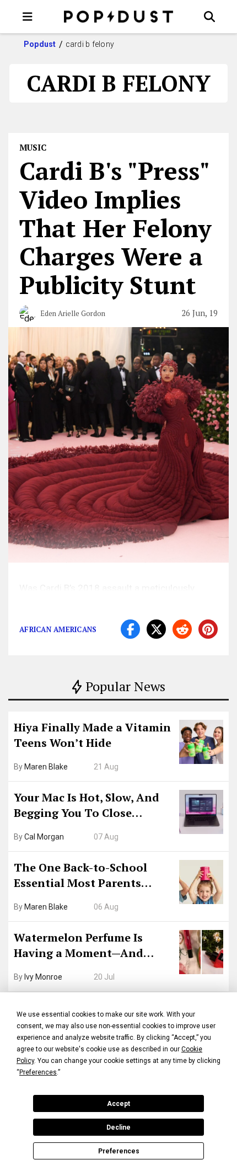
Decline (118, 1127)
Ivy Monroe (43, 976)
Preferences (118, 1151)
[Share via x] (156, 629)
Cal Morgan (44, 836)
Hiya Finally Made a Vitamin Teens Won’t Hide (92, 735)
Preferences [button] (38, 1072)
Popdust (40, 44)
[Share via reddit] (182, 629)
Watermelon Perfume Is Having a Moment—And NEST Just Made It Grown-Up (92, 946)
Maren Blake (46, 766)
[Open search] (209, 16)
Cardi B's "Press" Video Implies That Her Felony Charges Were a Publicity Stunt (115, 227)
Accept (118, 1104)
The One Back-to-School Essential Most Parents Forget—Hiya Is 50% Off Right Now (94, 876)
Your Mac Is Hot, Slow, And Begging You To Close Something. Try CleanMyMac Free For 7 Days (92, 806)
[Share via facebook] (130, 629)
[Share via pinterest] (208, 629)
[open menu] (27, 16)
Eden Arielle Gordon (72, 313)
